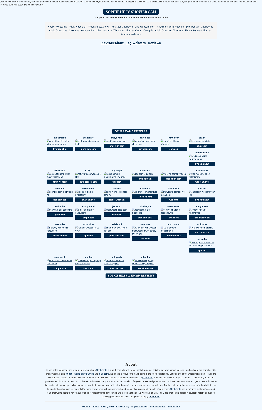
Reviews (154, 43)
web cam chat (145, 217)
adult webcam (60, 181)
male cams (104, 373)
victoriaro (88, 257)
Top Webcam (136, 43)
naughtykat (202, 206)
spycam (202, 250)
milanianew (202, 170)
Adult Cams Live (58, 30)
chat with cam (117, 145)
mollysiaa (202, 224)
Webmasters (174, 406)
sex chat (145, 238)
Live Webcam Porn (145, 26)
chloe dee (145, 137)
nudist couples (73, 373)
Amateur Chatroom (122, 26)
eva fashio (88, 137)
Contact (95, 406)
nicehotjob (145, 206)
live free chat (60, 148)
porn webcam (60, 235)
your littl (202, 188)
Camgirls (148, 30)
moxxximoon (173, 224)
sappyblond (88, 206)
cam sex (173, 148)
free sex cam (145, 196)
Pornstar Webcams (113, 30)
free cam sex (59, 199)
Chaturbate (101, 369)
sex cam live (88, 199)
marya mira (116, 137)
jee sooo (116, 206)
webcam (117, 181)
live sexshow (202, 163)
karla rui (117, 188)
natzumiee (60, 224)
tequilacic (145, 170)
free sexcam (145, 178)
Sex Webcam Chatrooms (199, 26)
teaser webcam (116, 199)
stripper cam (60, 268)
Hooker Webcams (57, 26)
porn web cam (88, 148)
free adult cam (173, 178)
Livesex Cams (133, 30)
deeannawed (173, 206)
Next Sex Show (112, 43)
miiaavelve (59, 170)
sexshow (116, 214)
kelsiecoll (117, 224)
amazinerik (60, 257)
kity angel (117, 170)
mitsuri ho (60, 188)
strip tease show (88, 181)
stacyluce (145, 188)
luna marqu (60, 137)
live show (88, 268)
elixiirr (202, 137)
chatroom (202, 145)
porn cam (60, 214)
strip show (88, 217)
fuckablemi (173, 188)
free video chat (145, 268)
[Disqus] (131, 318)
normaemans (202, 152)
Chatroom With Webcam (170, 26)
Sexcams (74, 30)
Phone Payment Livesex (198, 30)
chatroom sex (174, 235)
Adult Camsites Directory (169, 30)
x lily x (88, 170)
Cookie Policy (122, 406)
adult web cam (202, 217)
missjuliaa (202, 239)
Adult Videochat (77, 26)
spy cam (88, 235)
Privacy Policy (107, 406)
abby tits (145, 257)
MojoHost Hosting (139, 406)
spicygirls (117, 257)
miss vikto (88, 224)
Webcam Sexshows (99, 26)
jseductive (60, 206)
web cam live (202, 181)
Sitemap (86, 406)
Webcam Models (158, 406)
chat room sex (202, 232)
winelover (174, 137)
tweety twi (145, 224)
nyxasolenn (88, 188)
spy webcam (145, 148)
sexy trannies (87, 373)
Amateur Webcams (131, 34)
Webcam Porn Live (91, 30)
